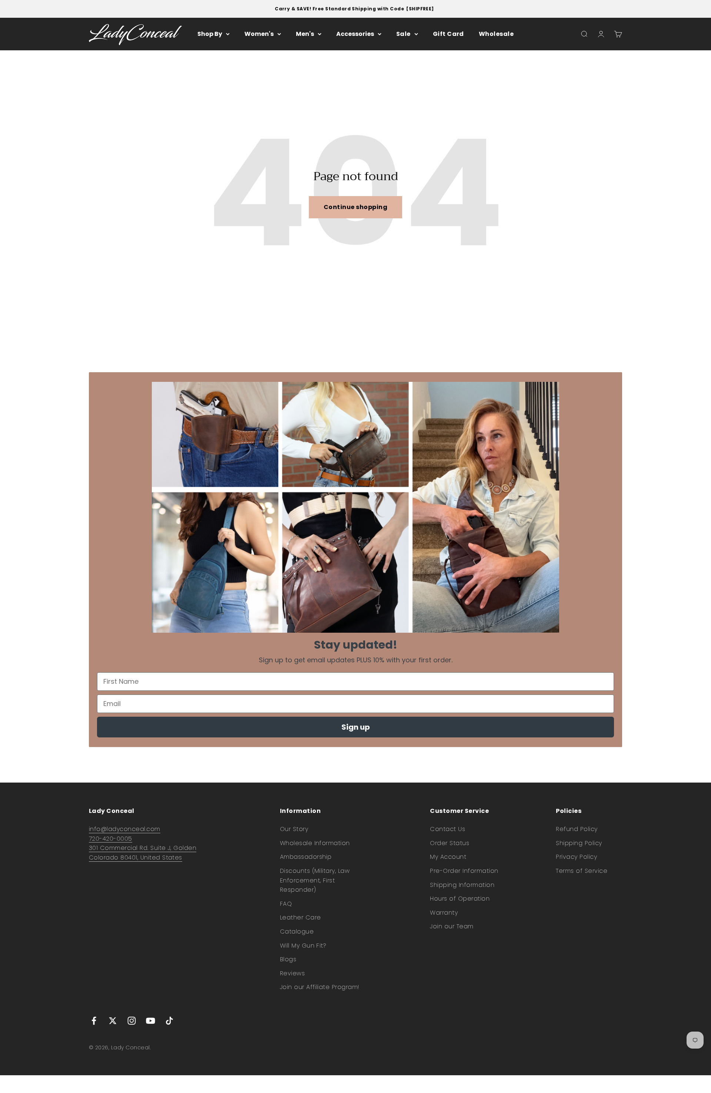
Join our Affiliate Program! (320, 987)
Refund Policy (576, 829)
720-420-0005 (110, 838)
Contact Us (447, 829)
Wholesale (496, 34)
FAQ (286, 903)
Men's (305, 34)
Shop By (209, 34)
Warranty (444, 912)
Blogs (288, 959)
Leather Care (300, 917)
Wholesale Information (315, 843)
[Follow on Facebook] (94, 1021)
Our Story (294, 829)
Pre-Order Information (464, 871)
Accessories (355, 34)
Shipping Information (462, 885)
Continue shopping (355, 207)
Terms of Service (581, 871)
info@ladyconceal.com (124, 829)
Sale (403, 34)
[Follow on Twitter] (113, 1021)
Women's (259, 34)
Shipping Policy (579, 843)
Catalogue (297, 931)
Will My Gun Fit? (303, 945)
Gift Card (448, 34)
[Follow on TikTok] (169, 1021)
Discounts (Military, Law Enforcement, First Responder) (315, 880)
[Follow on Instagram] (132, 1021)
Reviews (292, 973)
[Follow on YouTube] (151, 1021)
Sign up (355, 727)
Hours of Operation (460, 898)
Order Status (449, 843)
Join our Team (451, 926)
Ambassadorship (306, 856)
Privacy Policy (576, 856)
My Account (448, 856)
